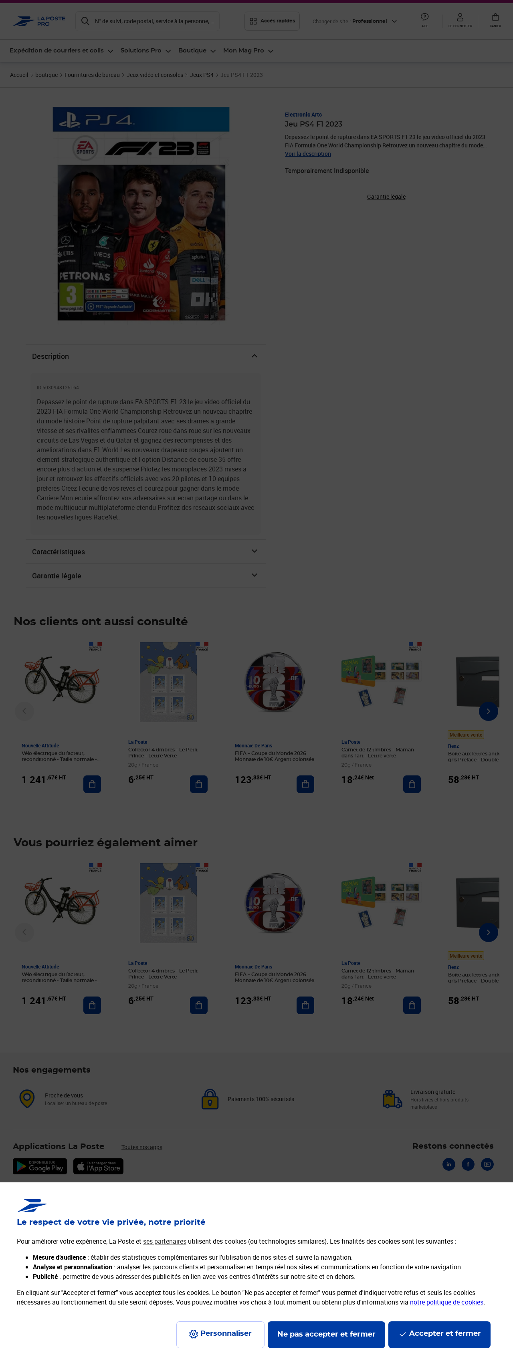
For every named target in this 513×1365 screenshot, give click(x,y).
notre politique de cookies (446, 1302)
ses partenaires (164, 1241)
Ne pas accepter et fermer (326, 1334)
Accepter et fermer (445, 1333)
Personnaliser (226, 1333)
